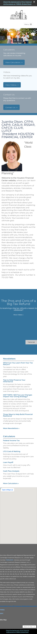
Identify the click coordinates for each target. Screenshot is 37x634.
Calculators (9, 436)
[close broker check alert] (34, 2)
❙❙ (21, 40)
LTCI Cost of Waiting (11, 451)
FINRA (7, 560)
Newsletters (9, 358)
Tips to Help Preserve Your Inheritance (14, 381)
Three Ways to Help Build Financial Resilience (18, 415)
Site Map (3, 620)
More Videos (18, 314)
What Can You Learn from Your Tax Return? (18, 363)
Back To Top (28, 626)
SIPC (11, 560)
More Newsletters (11, 428)
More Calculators (11, 483)
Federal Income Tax (11, 440)
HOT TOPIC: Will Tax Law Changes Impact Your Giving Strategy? (17, 396)
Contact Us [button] (10, 107)
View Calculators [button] (12, 62)
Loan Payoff (8, 462)
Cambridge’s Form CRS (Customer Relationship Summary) (18, 606)
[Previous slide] (2, 38)
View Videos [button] (11, 85)
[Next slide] (34, 38)
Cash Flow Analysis (11, 471)
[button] (28, 24)
